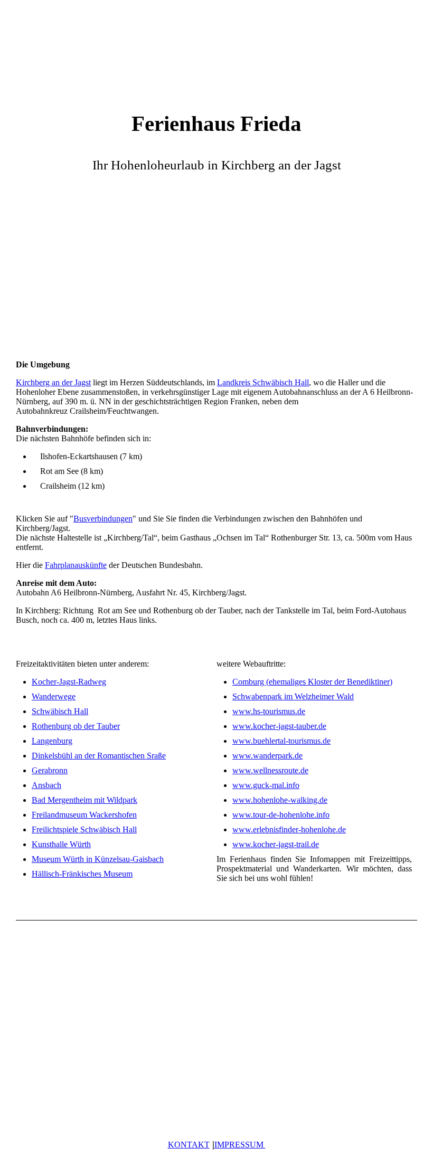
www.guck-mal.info (265, 785)
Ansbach (46, 785)
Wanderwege (54, 696)
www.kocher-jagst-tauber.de (279, 726)
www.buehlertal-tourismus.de (281, 740)
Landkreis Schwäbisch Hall (263, 382)
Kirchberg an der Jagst (53, 382)
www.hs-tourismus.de (268, 711)
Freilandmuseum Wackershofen (84, 814)
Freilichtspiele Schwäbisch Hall (84, 829)
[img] (216, 50)
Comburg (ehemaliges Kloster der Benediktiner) (312, 681)
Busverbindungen (103, 518)
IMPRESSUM (240, 1144)
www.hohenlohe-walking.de (279, 799)
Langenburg (52, 740)
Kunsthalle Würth (61, 844)
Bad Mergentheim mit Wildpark (84, 799)
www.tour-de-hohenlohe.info (281, 814)
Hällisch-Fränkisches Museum (82, 873)
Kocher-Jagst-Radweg (69, 681)
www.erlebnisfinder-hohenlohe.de (289, 829)
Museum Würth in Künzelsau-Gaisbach (98, 859)
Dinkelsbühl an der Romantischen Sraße (99, 755)
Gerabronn (50, 770)
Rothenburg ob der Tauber (76, 726)
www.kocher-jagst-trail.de (275, 844)
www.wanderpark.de (267, 755)
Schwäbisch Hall (60, 711)
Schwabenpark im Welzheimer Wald (293, 696)
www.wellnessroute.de (270, 770)
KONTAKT (189, 1144)
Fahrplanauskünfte (76, 565)
